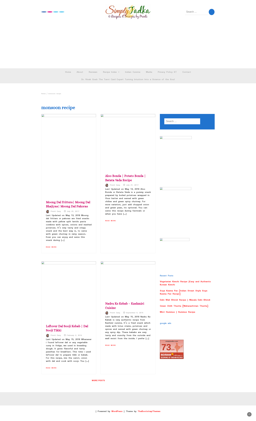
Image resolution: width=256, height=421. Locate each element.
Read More (51, 247)
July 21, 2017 (132, 185)
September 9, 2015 (134, 312)
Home (68, 72)
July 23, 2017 (73, 211)
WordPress (117, 411)
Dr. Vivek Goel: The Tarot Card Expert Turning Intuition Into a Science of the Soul (128, 79)
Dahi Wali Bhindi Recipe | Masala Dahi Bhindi (185, 300)
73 (166, 347)
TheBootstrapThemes (149, 411)
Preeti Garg (56, 211)
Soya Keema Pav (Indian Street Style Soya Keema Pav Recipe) (183, 292)
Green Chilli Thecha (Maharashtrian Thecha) (184, 306)
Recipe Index (110, 72)
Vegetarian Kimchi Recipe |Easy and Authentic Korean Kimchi (185, 283)
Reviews (93, 72)
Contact (186, 72)
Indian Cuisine (132, 72)
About (80, 72)
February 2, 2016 (74, 335)
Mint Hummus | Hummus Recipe (177, 312)
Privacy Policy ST (167, 72)
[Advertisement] (128, 46)
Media (149, 72)
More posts (98, 380)
